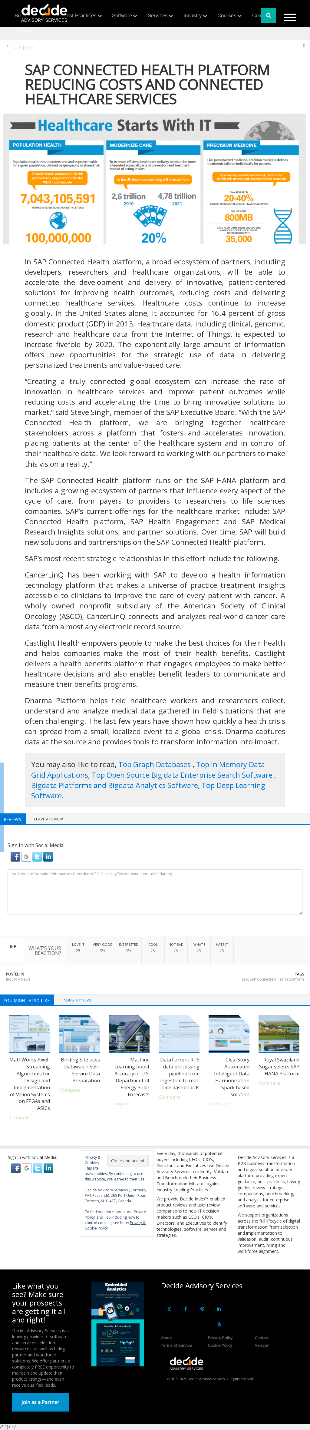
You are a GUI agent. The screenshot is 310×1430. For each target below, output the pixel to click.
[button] (16, 856)
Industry (192, 15)
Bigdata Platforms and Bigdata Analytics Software (114, 785)
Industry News (18, 979)
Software (122, 15)
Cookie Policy (220, 1345)
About (166, 1337)
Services (158, 15)
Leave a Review (48, 819)
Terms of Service (176, 1345)
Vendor (262, 1345)
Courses (226, 15)
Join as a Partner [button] (40, 1402)
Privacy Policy (220, 1337)
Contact (262, 1337)
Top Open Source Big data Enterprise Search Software (183, 775)
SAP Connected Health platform (277, 979)
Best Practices (80, 15)
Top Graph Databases (155, 764)
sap (245, 979)
